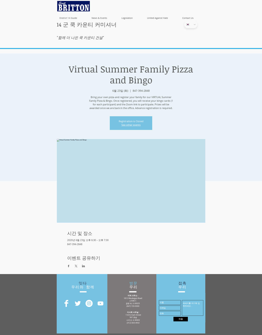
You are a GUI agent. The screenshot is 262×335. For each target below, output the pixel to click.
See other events (131, 125)
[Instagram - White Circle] (89, 303)
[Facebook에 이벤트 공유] (68, 266)
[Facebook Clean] (66, 303)
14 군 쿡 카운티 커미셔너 (87, 24)
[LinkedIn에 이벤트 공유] (83, 266)
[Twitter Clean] (77, 303)
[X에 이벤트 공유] (76, 266)
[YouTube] (100, 303)
